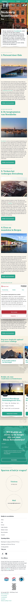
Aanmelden (14, 460)
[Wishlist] (23, 5)
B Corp (8, 568)
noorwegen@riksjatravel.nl (14, 503)
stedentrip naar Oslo (7, 90)
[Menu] (2, 5)
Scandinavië (17, 31)
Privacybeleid (7, 453)
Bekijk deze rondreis (12, 413)
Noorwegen (3, 8)
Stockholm (3, 141)
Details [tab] (14, 289)
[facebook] (2, 553)
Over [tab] (23, 289)
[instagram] (6, 553)
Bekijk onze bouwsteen (8, 103)
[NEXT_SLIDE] (25, 369)
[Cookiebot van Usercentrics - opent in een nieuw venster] (21, 286)
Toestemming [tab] (5, 289)
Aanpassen (13, 315)
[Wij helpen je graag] (26, 1)
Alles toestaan (14, 312)
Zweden (10, 203)
